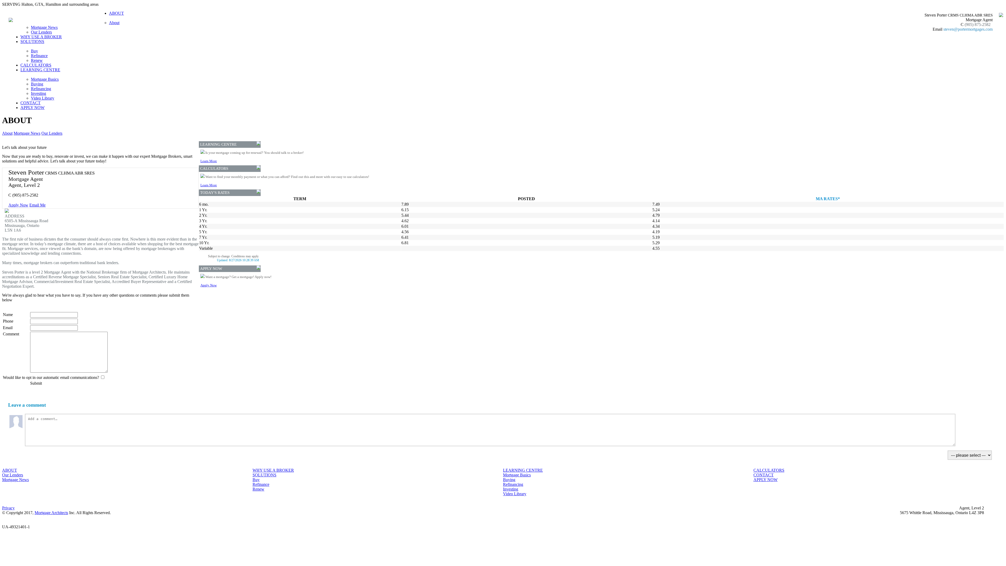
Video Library (42, 98)
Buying (37, 84)
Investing (38, 93)
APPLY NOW (32, 107)
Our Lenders (41, 32)
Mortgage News (44, 27)
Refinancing (41, 88)
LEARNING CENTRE (523, 470)
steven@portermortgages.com (968, 29)
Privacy (8, 508)
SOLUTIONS (264, 475)
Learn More (208, 161)
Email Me (37, 205)
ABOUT (9, 470)
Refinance (39, 55)
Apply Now (18, 205)
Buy (34, 51)
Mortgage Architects (51, 512)
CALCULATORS (35, 65)
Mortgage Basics (45, 79)
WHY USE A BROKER (41, 37)
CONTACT (30, 103)
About (114, 22)
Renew (37, 60)
